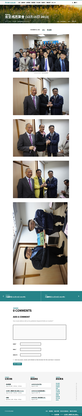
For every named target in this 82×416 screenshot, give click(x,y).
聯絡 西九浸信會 (73, 411)
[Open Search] (73, 3)
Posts (10, 21)
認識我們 (23, 2)
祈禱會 (7, 397)
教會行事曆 (56, 411)
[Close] (80, 414)
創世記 (57, 400)
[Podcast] (76, 3)
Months (74, 21)
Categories (63, 21)
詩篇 (57, 388)
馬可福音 (58, 390)
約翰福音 (58, 386)
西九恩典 (38, 2)
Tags (69, 21)
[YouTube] (75, 2)
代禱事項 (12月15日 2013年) (16, 297)
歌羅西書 (58, 396)
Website (15, 355)
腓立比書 (58, 398)
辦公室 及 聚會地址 (64, 411)
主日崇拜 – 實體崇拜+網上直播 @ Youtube (15, 390)
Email (15, 349)
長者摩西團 (8, 384)
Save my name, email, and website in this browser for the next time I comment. (37, 360)
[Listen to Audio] (39, 392)
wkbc (43, 30)
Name (14, 344)
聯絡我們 (48, 2)
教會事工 (43, 2)
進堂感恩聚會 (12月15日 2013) (23, 21)
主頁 (19, 2)
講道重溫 (33, 2)
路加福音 (58, 385)
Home (6, 21)
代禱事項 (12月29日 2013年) (55, 297)
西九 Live (54, 2)
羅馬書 (57, 395)
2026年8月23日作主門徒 (36, 384)
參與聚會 (28, 2)
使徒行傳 (58, 393)
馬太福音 (58, 383)
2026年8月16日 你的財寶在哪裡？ (38, 390)
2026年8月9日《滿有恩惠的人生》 (38, 397)
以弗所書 (58, 391)
